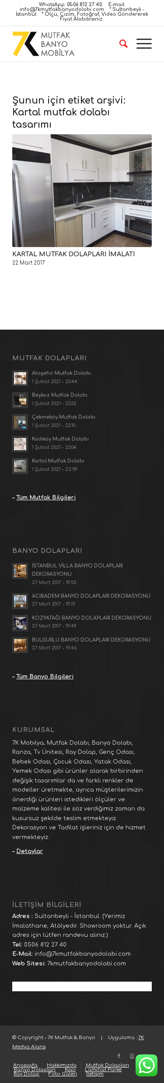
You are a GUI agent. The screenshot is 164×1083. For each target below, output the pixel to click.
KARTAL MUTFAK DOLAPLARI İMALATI (73, 254)
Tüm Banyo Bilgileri (44, 677)
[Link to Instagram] (132, 1056)
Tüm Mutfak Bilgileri (46, 498)
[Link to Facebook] (119, 1056)
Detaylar (29, 851)
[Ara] (119, 43)
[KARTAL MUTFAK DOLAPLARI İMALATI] (82, 190)
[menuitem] (119, 43)
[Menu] (140, 43)
